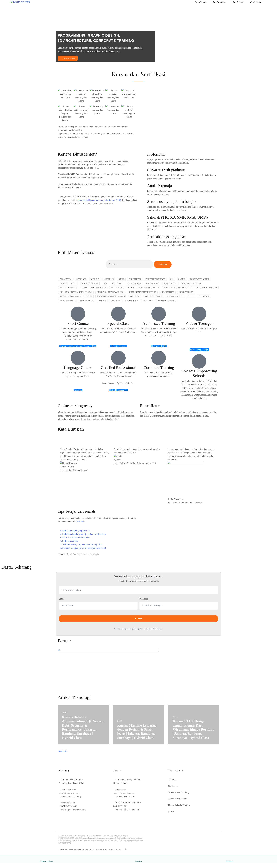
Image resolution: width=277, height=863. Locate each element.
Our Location (256, 2)
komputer (116, 283)
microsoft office (153, 296)
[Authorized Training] (158, 314)
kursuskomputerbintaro (94, 288)
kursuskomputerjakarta (204, 288)
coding (181, 279)
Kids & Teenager (199, 323)
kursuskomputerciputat (176, 288)
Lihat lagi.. (63, 751)
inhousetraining (90, 283)
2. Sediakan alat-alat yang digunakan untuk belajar (83, 534)
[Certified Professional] (118, 358)
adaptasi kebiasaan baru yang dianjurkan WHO (99, 200)
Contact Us (173, 786)
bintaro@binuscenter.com (127, 809)
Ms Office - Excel (175, 296)
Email (61, 599)
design (63, 283)
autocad (95, 279)
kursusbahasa (133, 283)
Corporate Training (158, 367)
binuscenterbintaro (155, 279)
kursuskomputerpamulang (110, 292)
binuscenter (135, 279)
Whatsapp (143, 599)
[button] (97, 530)
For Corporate (219, 2)
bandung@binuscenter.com (73, 809)
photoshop (204, 296)
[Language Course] (78, 358)
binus (121, 279)
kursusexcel (170, 283)
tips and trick (131, 301)
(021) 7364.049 (123, 802)
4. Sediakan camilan (69, 541)
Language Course (78, 367)
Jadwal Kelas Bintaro (178, 798)
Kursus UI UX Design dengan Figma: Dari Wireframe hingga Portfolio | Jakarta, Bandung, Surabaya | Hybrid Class (193, 729)
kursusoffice (167, 292)
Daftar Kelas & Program (179, 805)
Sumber (80, 521)
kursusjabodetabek (191, 283)
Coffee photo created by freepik (84, 554)
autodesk (109, 279)
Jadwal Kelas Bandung (178, 792)
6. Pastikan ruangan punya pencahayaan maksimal (83, 548)
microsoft (135, 296)
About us (172, 779)
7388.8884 (136, 802)
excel (74, 283)
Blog (64, 713)
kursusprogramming (70, 296)
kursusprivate (186, 292)
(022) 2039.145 (68, 802)
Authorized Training (158, 323)
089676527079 (120, 806)
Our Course (200, 2)
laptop (88, 296)
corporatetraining (199, 279)
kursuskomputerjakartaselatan (76, 292)
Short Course (78, 323)
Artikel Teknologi (74, 697)
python (102, 301)
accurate (81, 279)
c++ (171, 279)
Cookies (109, 849)
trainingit (148, 301)
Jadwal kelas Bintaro (125, 796)
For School (238, 2)
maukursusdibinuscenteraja (111, 296)
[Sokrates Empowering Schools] (199, 361)
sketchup (115, 301)
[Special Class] (118, 314)
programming (87, 301)
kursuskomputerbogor (122, 288)
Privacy (118, 849)
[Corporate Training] (158, 358)
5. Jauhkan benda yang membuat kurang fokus (81, 544)
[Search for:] (129, 264)
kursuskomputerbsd (149, 288)
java (105, 283)
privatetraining (67, 301)
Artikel (171, 811)
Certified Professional (118, 367)
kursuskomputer (68, 288)
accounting (66, 279)
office (191, 296)
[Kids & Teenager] (199, 314)
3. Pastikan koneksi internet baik (74, 537)
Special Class (118, 323)
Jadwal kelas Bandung (71, 796)
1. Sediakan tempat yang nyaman (75, 530)
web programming (167, 301)
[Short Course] (78, 314)
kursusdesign (152, 283)
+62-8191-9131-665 (67, 806)
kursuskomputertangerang (142, 292)
